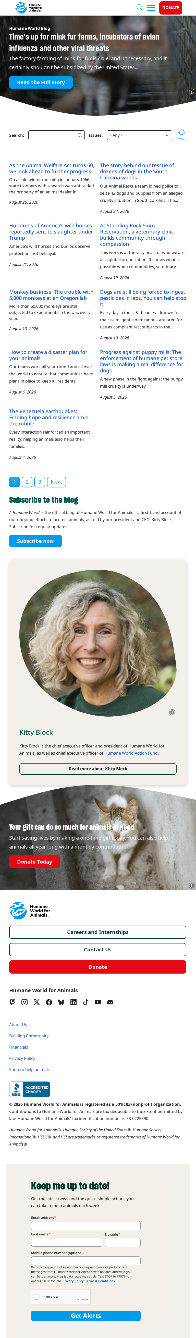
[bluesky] (61, 1002)
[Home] (29, 910)
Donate (170, 8)
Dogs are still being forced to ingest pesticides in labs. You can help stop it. (143, 298)
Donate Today (34, 861)
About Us (18, 1025)
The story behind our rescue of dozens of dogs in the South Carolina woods (137, 171)
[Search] (141, 8)
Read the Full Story (41, 82)
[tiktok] (86, 1002)
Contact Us (98, 949)
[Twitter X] (37, 1002)
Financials (18, 1047)
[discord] (110, 1002)
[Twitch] (12, 1002)
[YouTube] (98, 1002)
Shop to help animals (29, 1070)
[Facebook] (49, 1002)
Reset (181, 139)
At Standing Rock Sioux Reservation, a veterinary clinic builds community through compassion (137, 235)
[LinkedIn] (73, 1002)
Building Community (28, 1036)
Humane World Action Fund (131, 753)
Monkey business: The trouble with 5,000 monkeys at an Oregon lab (51, 295)
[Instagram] (24, 1002)
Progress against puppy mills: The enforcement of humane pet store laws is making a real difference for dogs (141, 361)
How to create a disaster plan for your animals (48, 355)
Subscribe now (35, 541)
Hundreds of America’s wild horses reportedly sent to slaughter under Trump (51, 232)
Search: (16, 135)
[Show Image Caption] (192, 91)
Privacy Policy (22, 1058)
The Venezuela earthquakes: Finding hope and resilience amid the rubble (49, 417)
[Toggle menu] (151, 8)
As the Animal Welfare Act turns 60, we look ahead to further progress (51, 168)
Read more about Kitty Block (98, 769)
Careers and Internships (98, 932)
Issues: (96, 135)
